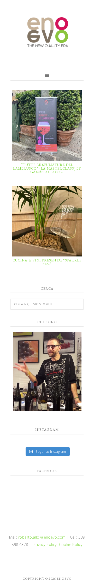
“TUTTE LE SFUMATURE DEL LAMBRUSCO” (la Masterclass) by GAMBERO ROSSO (47, 168)
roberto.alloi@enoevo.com (42, 537)
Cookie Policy (71, 544)
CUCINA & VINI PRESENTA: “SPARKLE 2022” (47, 262)
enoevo (47, 32)
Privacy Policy (45, 544)
